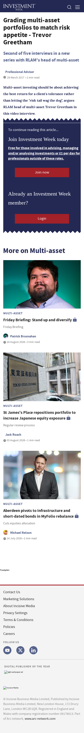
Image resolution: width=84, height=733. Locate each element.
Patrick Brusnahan (23, 336)
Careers (9, 633)
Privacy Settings (15, 613)
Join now (42, 172)
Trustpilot (4, 570)
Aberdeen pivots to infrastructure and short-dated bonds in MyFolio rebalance (38, 513)
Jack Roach (13, 434)
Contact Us (11, 592)
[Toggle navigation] (76, 7)
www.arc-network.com (40, 719)
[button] (69, 7)
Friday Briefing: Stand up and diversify (37, 320)
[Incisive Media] (10, 687)
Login (42, 218)
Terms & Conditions (18, 620)
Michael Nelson (21, 532)
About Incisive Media (19, 606)
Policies (9, 626)
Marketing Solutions (18, 599)
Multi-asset (12, 313)
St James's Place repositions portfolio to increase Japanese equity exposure (39, 415)
